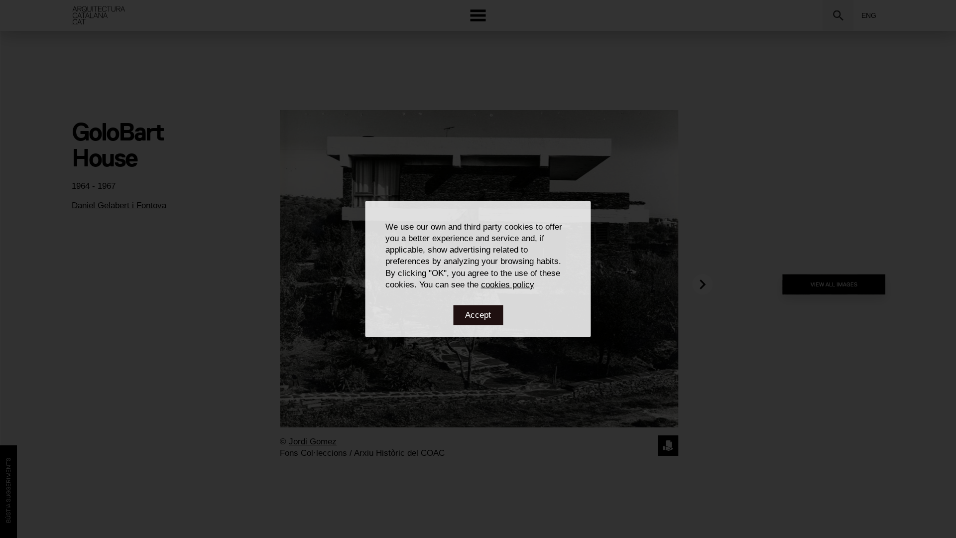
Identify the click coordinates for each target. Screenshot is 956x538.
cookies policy (507, 284)
